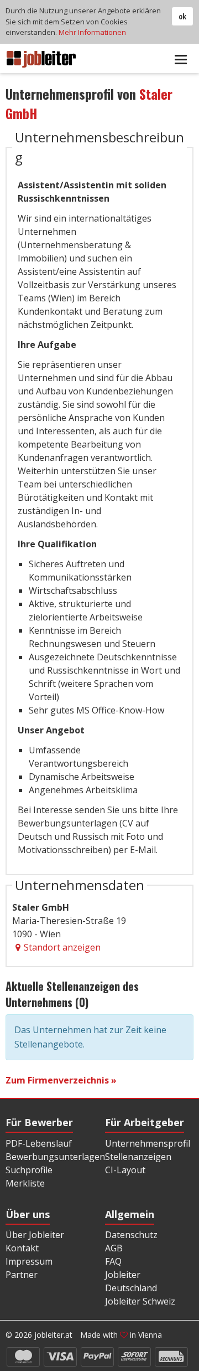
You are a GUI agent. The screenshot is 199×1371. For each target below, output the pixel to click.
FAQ (113, 1261)
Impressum (29, 1261)
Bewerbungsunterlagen (55, 1157)
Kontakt (22, 1248)
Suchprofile (29, 1170)
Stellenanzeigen (138, 1157)
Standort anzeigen (62, 947)
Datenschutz (131, 1235)
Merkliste (25, 1183)
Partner (22, 1275)
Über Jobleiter (35, 1235)
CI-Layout (125, 1170)
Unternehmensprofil (147, 1143)
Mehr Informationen (92, 32)
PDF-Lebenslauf (39, 1143)
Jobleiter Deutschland (131, 1281)
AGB (114, 1248)
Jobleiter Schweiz (140, 1301)
